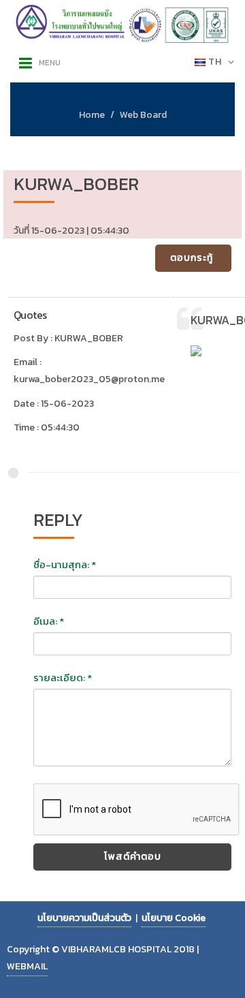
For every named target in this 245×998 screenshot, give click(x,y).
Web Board (143, 115)
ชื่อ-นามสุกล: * (64, 564)
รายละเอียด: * (62, 677)
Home (92, 115)
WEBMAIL (27, 966)
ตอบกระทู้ (191, 258)
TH (215, 61)
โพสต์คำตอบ (132, 856)
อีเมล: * (48, 621)
